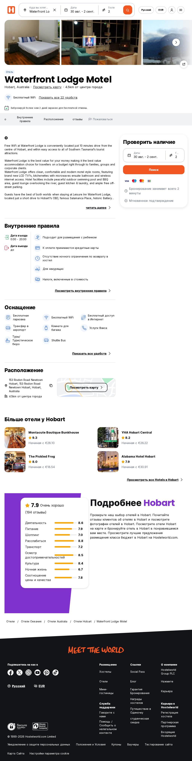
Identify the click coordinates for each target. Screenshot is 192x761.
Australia (23, 87)
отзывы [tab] (77, 119)
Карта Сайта (16, 753)
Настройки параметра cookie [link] (49, 753)
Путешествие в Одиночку (140, 710)
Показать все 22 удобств (58, 97)
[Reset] (54, 9)
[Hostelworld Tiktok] (55, 672)
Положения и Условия (91, 744)
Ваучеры (133, 744)
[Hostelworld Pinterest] (47, 672)
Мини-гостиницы (106, 691)
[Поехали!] (127, 9)
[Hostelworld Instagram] (29, 672)
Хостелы (105, 671)
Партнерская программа (169, 724)
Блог (133, 681)
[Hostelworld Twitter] (19, 672)
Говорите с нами (107, 714)
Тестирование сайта (158, 744)
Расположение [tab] (54, 119)
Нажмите (167, 681)
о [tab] (5, 119)
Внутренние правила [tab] (25, 119)
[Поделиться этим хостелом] (184, 64)
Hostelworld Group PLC (168, 671)
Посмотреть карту (47, 87)
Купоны (116, 744)
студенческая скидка (139, 720)
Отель (9, 72)
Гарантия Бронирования (139, 691)
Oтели (103, 681)
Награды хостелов (136, 700)
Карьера (166, 691)
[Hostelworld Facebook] (11, 672)
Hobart (9, 87)
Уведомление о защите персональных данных (39, 744)
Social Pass (137, 671)
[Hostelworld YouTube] (37, 672)
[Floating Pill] (176, 42)
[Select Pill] (172, 10)
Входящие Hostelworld (168, 733)
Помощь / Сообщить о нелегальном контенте (108, 727)
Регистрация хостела (169, 714)
